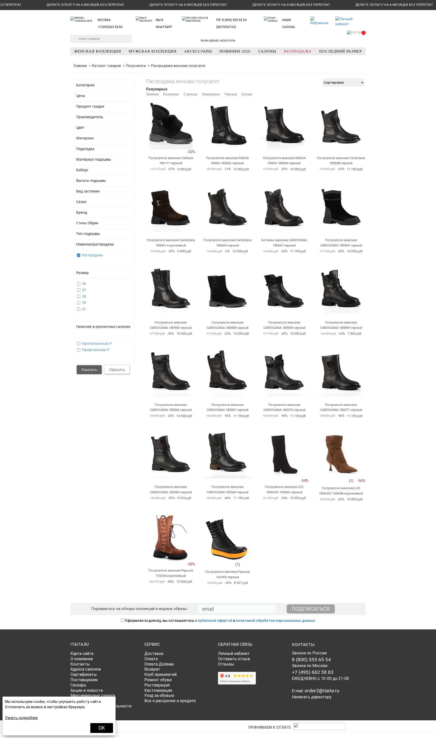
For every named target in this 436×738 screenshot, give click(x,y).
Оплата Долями (159, 664)
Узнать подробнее (21, 718)
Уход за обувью (159, 695)
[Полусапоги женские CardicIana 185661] (170, 207)
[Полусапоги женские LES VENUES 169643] (284, 454)
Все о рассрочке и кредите (170, 700)
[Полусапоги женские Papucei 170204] (170, 537)
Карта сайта (81, 653)
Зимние (152, 94)
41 (84, 308)
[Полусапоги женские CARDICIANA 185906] (170, 289)
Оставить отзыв (234, 658)
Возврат (152, 669)
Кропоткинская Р (97, 343)
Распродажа (92, 255)
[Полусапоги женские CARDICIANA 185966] (170, 454)
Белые (246, 94)
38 (84, 296)
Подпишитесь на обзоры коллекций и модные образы (139, 608)
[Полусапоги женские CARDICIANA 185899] (341, 289)
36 (84, 283)
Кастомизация (158, 690)
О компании (81, 658)
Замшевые (211, 94)
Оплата (151, 658)
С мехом (190, 94)
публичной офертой (215, 621)
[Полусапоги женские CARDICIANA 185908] (227, 289)
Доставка (153, 653)
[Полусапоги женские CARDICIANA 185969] (227, 454)
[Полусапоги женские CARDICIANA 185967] (227, 372)
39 (84, 302)
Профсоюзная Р (95, 349)
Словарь (78, 685)
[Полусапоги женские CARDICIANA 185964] (170, 372)
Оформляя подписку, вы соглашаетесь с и (219, 621)
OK (101, 728)
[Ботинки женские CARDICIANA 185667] (284, 207)
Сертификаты (83, 674)
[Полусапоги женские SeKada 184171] (170, 125)
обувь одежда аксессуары (218, 40)
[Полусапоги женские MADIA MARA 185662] (227, 125)
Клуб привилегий (160, 674)
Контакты (80, 664)
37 (84, 289)
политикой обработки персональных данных (275, 621)
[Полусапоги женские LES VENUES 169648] (341, 454)
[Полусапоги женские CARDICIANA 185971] (341, 372)
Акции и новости (86, 690)
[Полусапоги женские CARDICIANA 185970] (284, 372)
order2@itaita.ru (322, 691)
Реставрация (157, 685)
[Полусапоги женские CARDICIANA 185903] (341, 207)
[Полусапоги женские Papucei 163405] (227, 537)
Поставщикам (84, 679)
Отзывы (226, 664)
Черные (230, 94)
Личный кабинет (234, 653)
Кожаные (171, 94)
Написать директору (312, 697)
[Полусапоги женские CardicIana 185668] (341, 125)
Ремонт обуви (158, 679)
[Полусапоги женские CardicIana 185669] (227, 207)
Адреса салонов (85, 669)
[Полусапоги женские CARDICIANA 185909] (284, 289)
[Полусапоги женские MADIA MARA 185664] (284, 125)
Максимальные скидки (92, 695)
